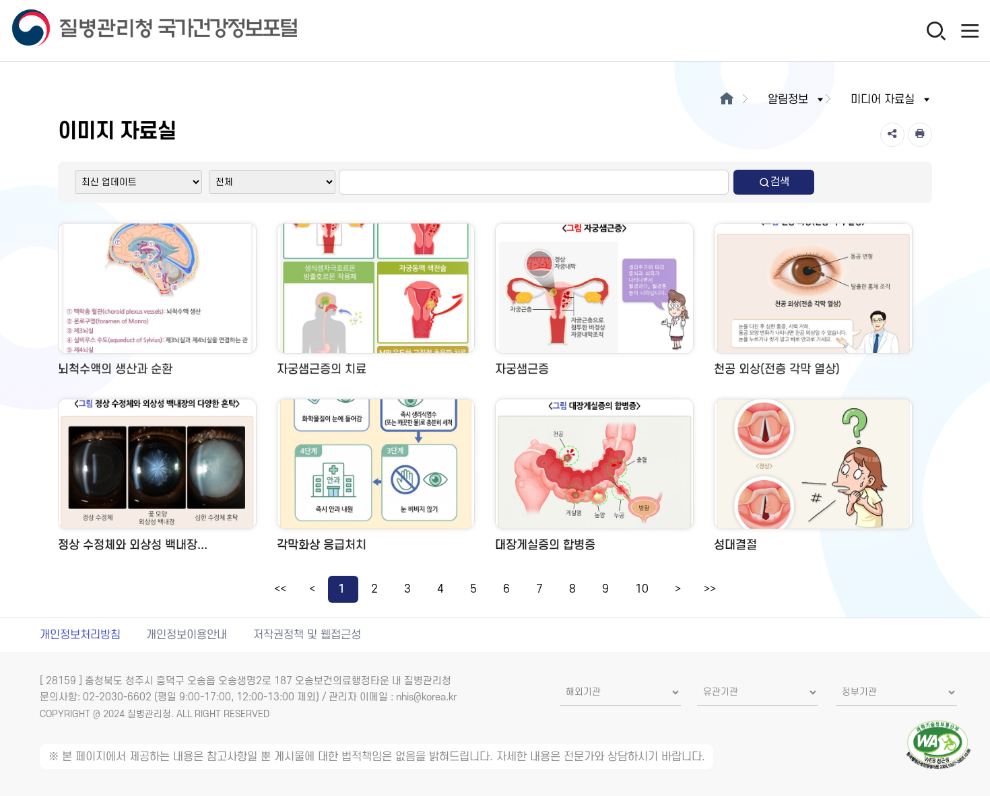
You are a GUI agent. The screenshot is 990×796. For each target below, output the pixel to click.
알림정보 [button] (788, 100)
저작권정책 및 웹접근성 (307, 635)
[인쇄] (920, 135)
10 (642, 589)
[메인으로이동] (726, 100)
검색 (779, 182)
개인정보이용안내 (186, 635)
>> (710, 589)
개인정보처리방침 (80, 635)
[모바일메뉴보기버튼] (969, 30)
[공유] (892, 135)
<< (280, 589)
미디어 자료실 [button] (883, 100)
